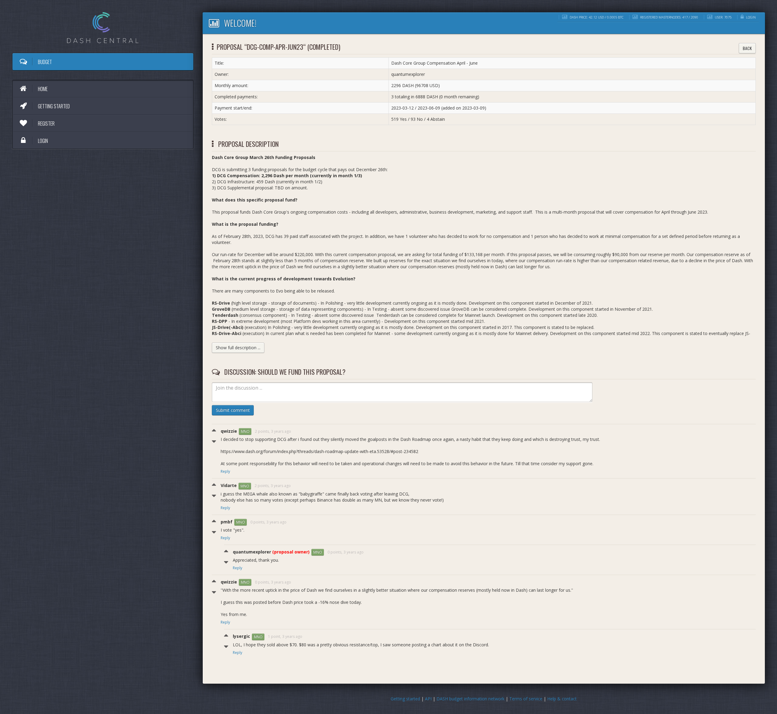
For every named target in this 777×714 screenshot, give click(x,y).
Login (42, 140)
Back (747, 48)
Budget (44, 62)
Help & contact (562, 699)
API (428, 699)
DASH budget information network (470, 699)
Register (46, 123)
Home (42, 89)
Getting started (53, 106)
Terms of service (525, 699)
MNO (245, 431)
